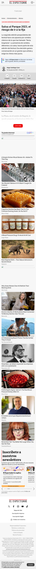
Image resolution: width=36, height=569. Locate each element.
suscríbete (15, 482)
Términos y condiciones (18, 528)
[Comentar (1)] (21, 75)
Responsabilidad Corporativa (18, 525)
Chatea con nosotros (19, 519)
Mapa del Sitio (18, 510)
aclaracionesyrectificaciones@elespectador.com (18, 549)
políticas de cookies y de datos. (11, 567)
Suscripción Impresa (18, 513)
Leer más (18, 126)
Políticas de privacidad (18, 530)
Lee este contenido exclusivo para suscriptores (15, 22)
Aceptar (30, 565)
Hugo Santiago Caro (13, 67)
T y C (18, 491)
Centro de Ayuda (18, 532)
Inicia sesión (6, 482)
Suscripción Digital (18, 516)
